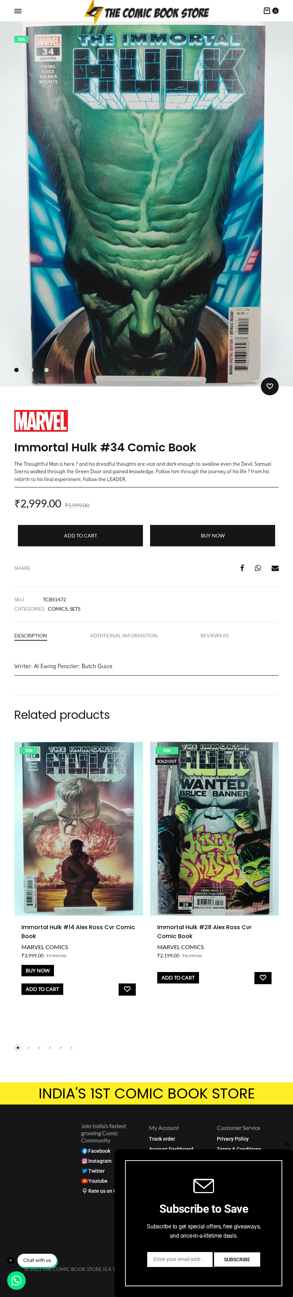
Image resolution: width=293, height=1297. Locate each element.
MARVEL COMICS (44, 946)
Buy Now (213, 535)
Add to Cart (178, 978)
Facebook (99, 1151)
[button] (17, 1047)
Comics (58, 609)
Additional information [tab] (124, 635)
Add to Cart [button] (42, 989)
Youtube (98, 1181)
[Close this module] (287, 1144)
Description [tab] (30, 635)
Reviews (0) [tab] (214, 635)
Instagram (99, 1161)
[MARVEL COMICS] (41, 422)
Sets (75, 609)
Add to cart (80, 535)
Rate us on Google (109, 1191)
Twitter (96, 1171)
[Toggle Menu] (17, 11)
